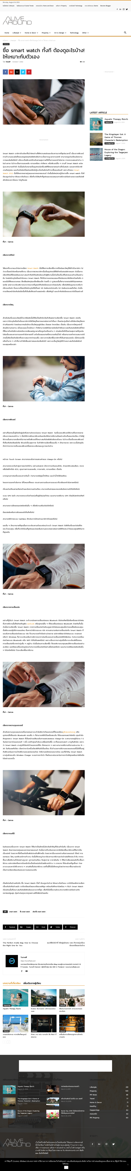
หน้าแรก (5, 40)
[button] (125, 33)
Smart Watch (33, 268)
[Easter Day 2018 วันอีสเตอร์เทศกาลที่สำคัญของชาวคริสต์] (52, 1114)
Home (7, 33)
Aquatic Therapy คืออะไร (12, 1008)
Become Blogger (105, 6)
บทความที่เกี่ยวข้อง (12, 983)
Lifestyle (16, 33)
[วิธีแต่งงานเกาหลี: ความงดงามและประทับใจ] (72, 998)
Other (84, 33)
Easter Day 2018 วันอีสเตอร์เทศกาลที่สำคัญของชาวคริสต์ (72, 1112)
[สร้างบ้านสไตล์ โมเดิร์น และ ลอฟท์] (52, 1102)
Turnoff (8, 62)
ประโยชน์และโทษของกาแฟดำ (70, 1086)
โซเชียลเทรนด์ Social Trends (25, 6)
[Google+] (120, 9)
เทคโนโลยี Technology (75, 6)
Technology (74, 33)
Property (45, 33)
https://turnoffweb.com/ (28, 961)
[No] (128, 1164)
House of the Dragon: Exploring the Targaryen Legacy (116, 152)
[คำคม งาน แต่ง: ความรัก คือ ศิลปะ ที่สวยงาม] (43, 1023)
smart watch (13, 912)
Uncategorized (109, 143)
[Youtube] (27, 971)
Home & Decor (30, 33)
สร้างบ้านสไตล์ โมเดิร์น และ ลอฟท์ (71, 1099)
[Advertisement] (82, 20)
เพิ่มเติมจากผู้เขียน (32, 983)
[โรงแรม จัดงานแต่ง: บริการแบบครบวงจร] (43, 998)
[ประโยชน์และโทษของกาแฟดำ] (52, 1089)
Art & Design (59, 33)
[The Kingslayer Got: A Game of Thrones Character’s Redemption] (96, 139)
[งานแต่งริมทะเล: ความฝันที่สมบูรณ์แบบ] (15, 1023)
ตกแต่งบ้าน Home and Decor (45, 6)
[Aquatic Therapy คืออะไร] (15, 998)
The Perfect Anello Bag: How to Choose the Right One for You (20, 944)
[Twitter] (126, 9)
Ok (66, 1167)
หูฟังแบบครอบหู (69, 731)
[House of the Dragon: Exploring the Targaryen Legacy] (96, 154)
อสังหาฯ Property (61, 6)
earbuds (30, 623)
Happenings (7, 1005)
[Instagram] (123, 9)
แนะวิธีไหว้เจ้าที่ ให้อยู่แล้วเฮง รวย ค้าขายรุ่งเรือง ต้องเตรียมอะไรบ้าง (66, 944)
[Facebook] (117, 9)
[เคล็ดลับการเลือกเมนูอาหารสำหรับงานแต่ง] (72, 1023)
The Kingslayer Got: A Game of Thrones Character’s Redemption (116, 137)
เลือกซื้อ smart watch (39, 912)
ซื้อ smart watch (25, 912)
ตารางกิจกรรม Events (91, 6)
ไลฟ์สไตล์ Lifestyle (8, 6)
